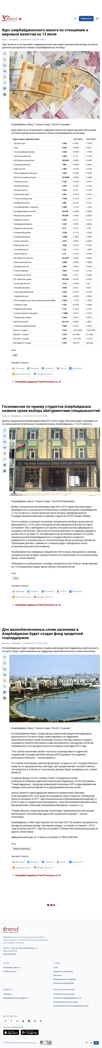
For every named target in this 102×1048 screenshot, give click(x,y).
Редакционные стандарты (64, 979)
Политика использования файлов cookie (70, 1006)
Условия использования (64, 994)
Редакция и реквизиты (63, 971)
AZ (91, 1043)
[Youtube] (23, 1021)
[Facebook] (11, 1021)
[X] (17, 1021)
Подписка (7, 994)
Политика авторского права (65, 1002)
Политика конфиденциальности (67, 998)
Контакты (57, 975)
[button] (4, 53)
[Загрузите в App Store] (11, 1032)
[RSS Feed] (40, 1021)
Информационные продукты (15, 998)
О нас (55, 967)
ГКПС (15, 578)
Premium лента (9, 971)
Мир (15, 355)
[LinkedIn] (34, 1021)
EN (86, 1043)
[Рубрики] (97, 18)
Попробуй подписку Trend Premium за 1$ (38, 381)
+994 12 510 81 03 (10, 951)
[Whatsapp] (5, 1021)
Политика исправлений (63, 983)
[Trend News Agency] (10, 929)
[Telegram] (29, 1021)
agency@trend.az (9, 954)
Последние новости (11, 967)
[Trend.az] (12, 18)
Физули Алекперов (21, 849)
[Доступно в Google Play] (30, 1032)
